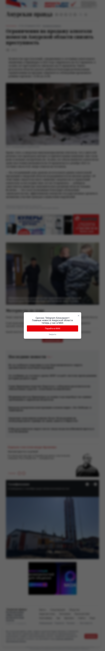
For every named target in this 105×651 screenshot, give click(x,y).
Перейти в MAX (52, 328)
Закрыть (52, 334)
